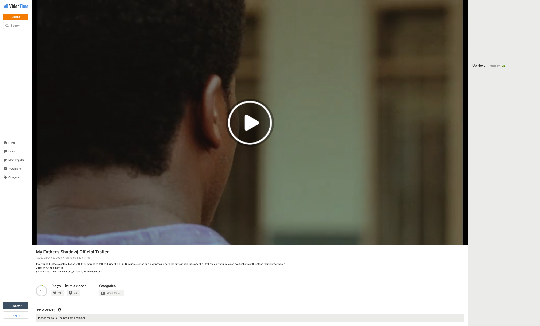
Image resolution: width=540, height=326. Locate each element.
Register (16, 305)
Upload (16, 16)
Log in (16, 315)
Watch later (15, 168)
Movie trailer (113, 293)
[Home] (15, 6)
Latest (12, 151)
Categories (14, 177)
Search (15, 25)
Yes (59, 292)
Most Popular (16, 160)
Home (11, 142)
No (75, 292)
